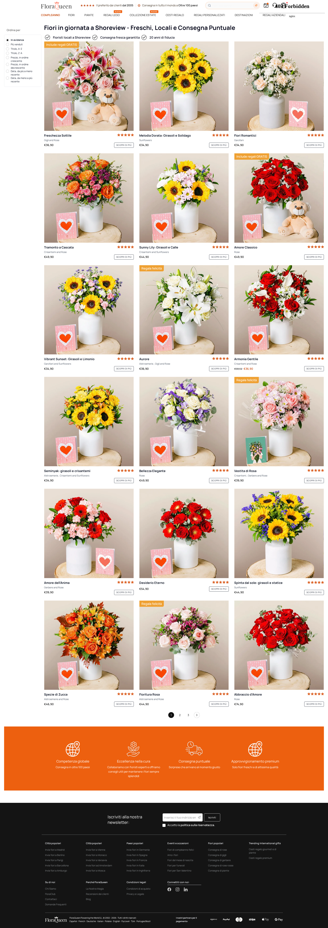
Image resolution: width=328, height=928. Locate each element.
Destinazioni (244, 15)
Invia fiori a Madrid (55, 849)
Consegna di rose (217, 849)
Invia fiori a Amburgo (56, 870)
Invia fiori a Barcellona (57, 865)
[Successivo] (197, 716)
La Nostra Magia (95, 888)
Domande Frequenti (55, 904)
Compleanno (50, 15)
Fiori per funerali (176, 865)
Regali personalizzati (209, 15)
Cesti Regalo (175, 15)
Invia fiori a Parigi (54, 860)
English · (117, 921)
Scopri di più (124, 145)
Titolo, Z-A (16, 53)
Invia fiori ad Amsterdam (99, 865)
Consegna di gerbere (219, 860)
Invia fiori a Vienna (95, 849)
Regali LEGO (112, 15)
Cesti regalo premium (260, 858)
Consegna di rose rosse (220, 865)
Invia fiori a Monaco (96, 855)
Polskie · (108, 921)
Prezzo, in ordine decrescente (19, 66)
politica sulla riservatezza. (198, 825)
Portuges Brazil (143, 921)
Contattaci (51, 899)
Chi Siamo (50, 888)
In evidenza (17, 39)
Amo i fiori (172, 855)
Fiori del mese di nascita (180, 860)
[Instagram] (180, 889)
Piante (89, 15)
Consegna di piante (218, 870)
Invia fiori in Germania (138, 849)
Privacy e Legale (135, 894)
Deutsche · (92, 921)
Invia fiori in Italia (135, 865)
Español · (74, 921)
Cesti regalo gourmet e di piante (262, 851)
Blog (88, 899)
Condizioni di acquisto (138, 888)
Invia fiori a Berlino (55, 855)
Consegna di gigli (217, 855)
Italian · (100, 921)
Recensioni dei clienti (97, 894)
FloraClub (50, 894)
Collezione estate (143, 15)
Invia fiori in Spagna (137, 855)
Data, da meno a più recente (21, 79)
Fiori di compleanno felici (180, 849)
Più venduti (17, 44)
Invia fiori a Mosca (95, 870)
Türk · (133, 921)
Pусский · (125, 921)
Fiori (71, 15)
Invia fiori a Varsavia (96, 860)
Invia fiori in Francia (137, 860)
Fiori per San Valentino (179, 870)
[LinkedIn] (186, 889)
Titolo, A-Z (16, 48)
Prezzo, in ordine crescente (19, 59)
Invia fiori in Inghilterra (138, 870)
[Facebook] (171, 889)
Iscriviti (212, 817)
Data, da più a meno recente (21, 73)
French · (82, 921)
